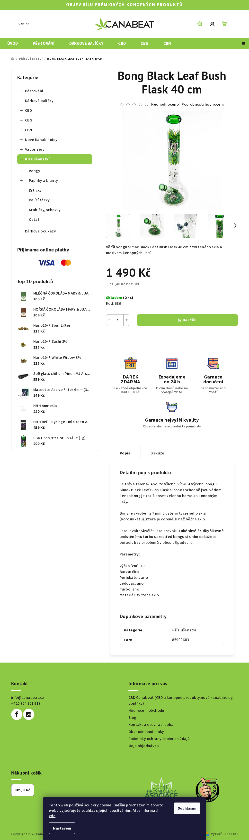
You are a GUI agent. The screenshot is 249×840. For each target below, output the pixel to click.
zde (52, 816)
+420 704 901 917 (25, 703)
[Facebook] (16, 714)
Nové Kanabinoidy (41, 139)
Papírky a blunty (43, 180)
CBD (28, 110)
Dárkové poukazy (40, 231)
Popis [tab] (125, 453)
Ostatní (36, 219)
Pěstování (34, 91)
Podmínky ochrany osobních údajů (159, 738)
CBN (28, 130)
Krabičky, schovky (45, 209)
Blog (132, 717)
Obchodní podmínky (146, 731)
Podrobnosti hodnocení (203, 104)
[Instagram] (28, 714)
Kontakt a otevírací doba (151, 724)
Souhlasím (187, 808)
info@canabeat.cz (27, 697)
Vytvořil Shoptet (224, 833)
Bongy (34, 171)
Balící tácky (39, 200)
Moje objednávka (143, 745)
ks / (22, 790)
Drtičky (35, 190)
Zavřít (133, 337)
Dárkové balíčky (39, 100)
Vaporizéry (34, 149)
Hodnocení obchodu (146, 710)
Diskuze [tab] (157, 453)
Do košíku (190, 320)
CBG (28, 120)
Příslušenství (37, 159)
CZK (21, 23)
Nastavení (62, 828)
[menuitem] (12, 43)
